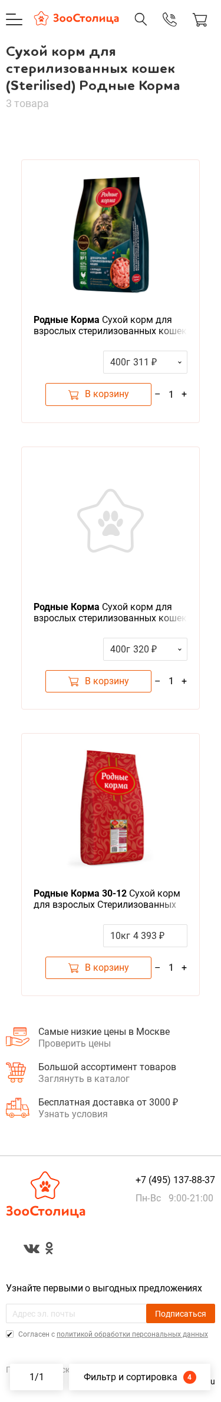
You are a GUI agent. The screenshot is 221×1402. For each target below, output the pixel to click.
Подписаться (180, 1313)
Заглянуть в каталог (84, 1078)
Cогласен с (112, 1334)
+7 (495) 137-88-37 (158, 31)
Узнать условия (73, 1114)
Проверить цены (74, 1043)
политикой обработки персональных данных (132, 1334)
